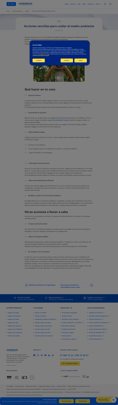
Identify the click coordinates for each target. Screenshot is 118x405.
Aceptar (81, 60)
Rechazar (66, 60)
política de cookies (45, 54)
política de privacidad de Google (41, 55)
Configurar (38, 60)
